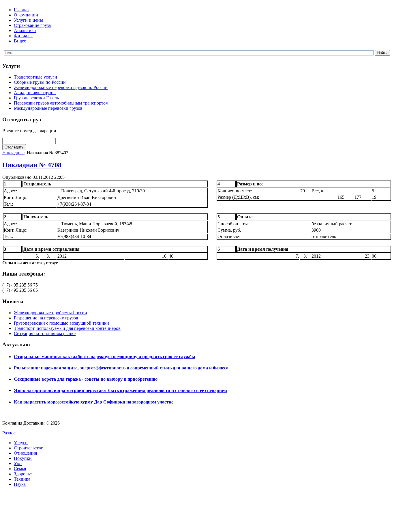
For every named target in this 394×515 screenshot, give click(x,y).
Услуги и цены (28, 20)
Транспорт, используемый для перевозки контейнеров (67, 328)
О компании (26, 14)
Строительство (28, 447)
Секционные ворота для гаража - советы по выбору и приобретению (85, 379)
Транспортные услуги (35, 77)
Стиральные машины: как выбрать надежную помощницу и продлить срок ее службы (104, 356)
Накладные (13, 152)
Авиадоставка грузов (35, 92)
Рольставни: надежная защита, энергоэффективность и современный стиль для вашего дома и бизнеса (121, 367)
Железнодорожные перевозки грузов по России (61, 87)
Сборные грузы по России (40, 82)
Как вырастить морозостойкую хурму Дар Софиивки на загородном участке (93, 401)
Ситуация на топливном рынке (45, 333)
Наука (20, 484)
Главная (21, 9)
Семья (20, 468)
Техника (22, 479)
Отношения (25, 453)
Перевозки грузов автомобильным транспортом (61, 103)
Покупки (23, 458)
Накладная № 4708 (31, 165)
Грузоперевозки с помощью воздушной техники (61, 323)
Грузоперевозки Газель (36, 97)
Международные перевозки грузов (48, 108)
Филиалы (23, 35)
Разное (9, 432)
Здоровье (23, 473)
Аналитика (25, 30)
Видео (20, 40)
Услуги (21, 442)
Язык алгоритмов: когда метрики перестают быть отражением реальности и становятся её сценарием (120, 390)
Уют (18, 463)
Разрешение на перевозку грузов (46, 317)
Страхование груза (32, 25)
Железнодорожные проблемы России (50, 312)
